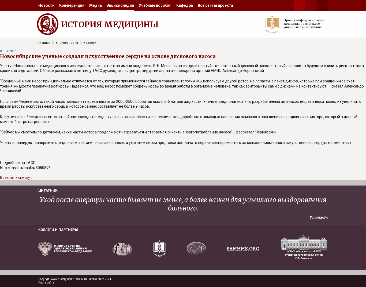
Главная (44, 43)
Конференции (71, 5)
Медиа (95, 5)
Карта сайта (46, 282)
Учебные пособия (155, 5)
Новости (46, 5)
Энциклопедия (120, 5)
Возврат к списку (15, 177)
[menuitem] (46, 5)
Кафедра (184, 5)
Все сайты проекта (215, 5)
